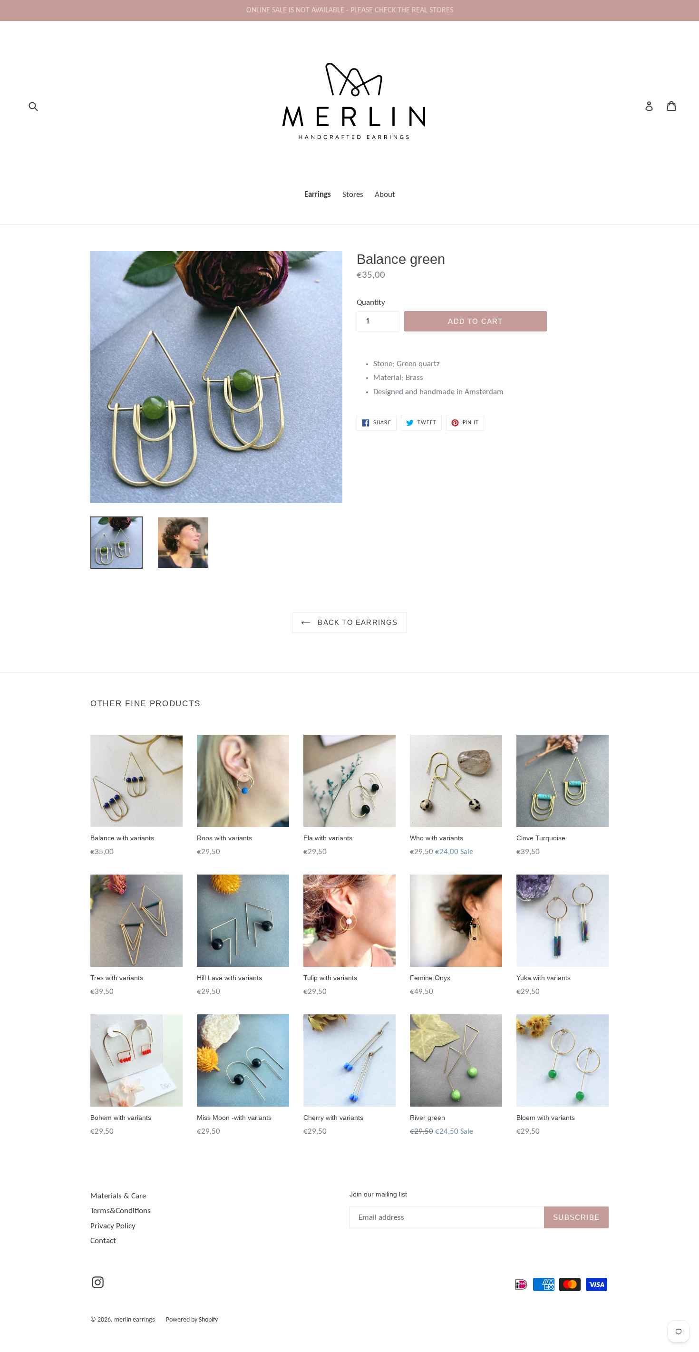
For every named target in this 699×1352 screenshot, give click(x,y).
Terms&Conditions (120, 1211)
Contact (103, 1241)
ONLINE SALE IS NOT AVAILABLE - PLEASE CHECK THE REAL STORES (349, 10)
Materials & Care (118, 1196)
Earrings (317, 195)
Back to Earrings (356, 622)
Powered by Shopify (192, 1319)
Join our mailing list (378, 1194)
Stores (352, 195)
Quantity (371, 303)
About (385, 195)
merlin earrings (134, 1319)
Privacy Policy (113, 1226)
